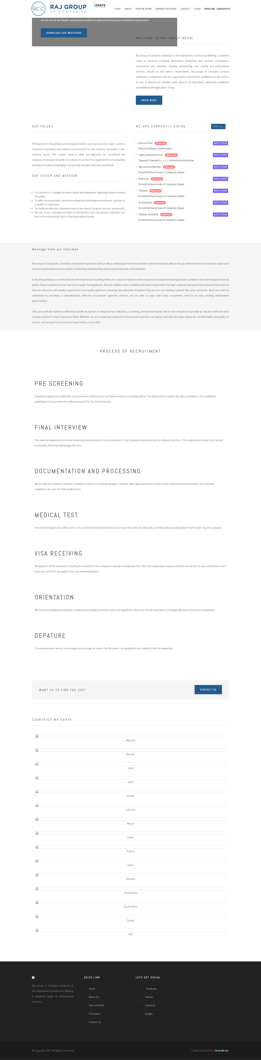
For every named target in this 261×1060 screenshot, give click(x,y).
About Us (94, 997)
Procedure (94, 1013)
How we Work (144, 8)
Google (148, 1013)
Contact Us (208, 689)
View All (218, 126)
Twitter (148, 997)
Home (118, 8)
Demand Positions (166, 8)
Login (197, 8)
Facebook (150, 988)
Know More (149, 100)
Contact (185, 8)
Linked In (149, 1005)
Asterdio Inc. (222, 1050)
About (128, 8)
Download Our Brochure (63, 32)
